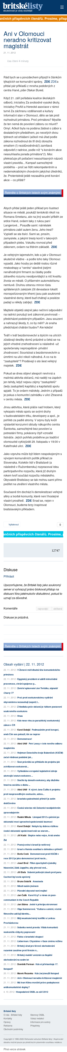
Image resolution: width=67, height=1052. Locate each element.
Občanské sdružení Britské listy (38, 1038)
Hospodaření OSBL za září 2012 (32, 991)
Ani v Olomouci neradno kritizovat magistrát (39, 978)
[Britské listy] (33, 194)
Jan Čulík (22, 895)
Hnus (20, 715)
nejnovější (43, 608)
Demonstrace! (24, 738)
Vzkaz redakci (37, 1018)
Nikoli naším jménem (28, 886)
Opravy (7, 1021)
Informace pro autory (40, 1021)
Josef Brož (22, 863)
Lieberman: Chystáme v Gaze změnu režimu (39, 941)
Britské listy (28, 7)
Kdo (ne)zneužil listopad (47, 973)
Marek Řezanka (25, 973)
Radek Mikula (24, 817)
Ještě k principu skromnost (43, 904)
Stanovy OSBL (37, 1014)
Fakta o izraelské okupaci (30, 936)
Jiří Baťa (21, 872)
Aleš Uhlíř (22, 743)
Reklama (8, 1025)
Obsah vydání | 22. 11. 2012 (24, 664)
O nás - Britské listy (13, 1014)
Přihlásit (9, 576)
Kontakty (8, 1018)
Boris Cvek (23, 853)
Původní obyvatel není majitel (32, 890)
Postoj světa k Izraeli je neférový (33, 844)
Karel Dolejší (23, 729)
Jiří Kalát (21, 835)
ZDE (47, 81)
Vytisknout (13, 524)
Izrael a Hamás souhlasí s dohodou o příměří (39, 849)
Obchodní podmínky (13, 1029)
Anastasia (38, 881)
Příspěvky (35, 1025)
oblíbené (57, 608)
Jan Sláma (22, 904)
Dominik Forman (25, 964)
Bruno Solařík (24, 881)
